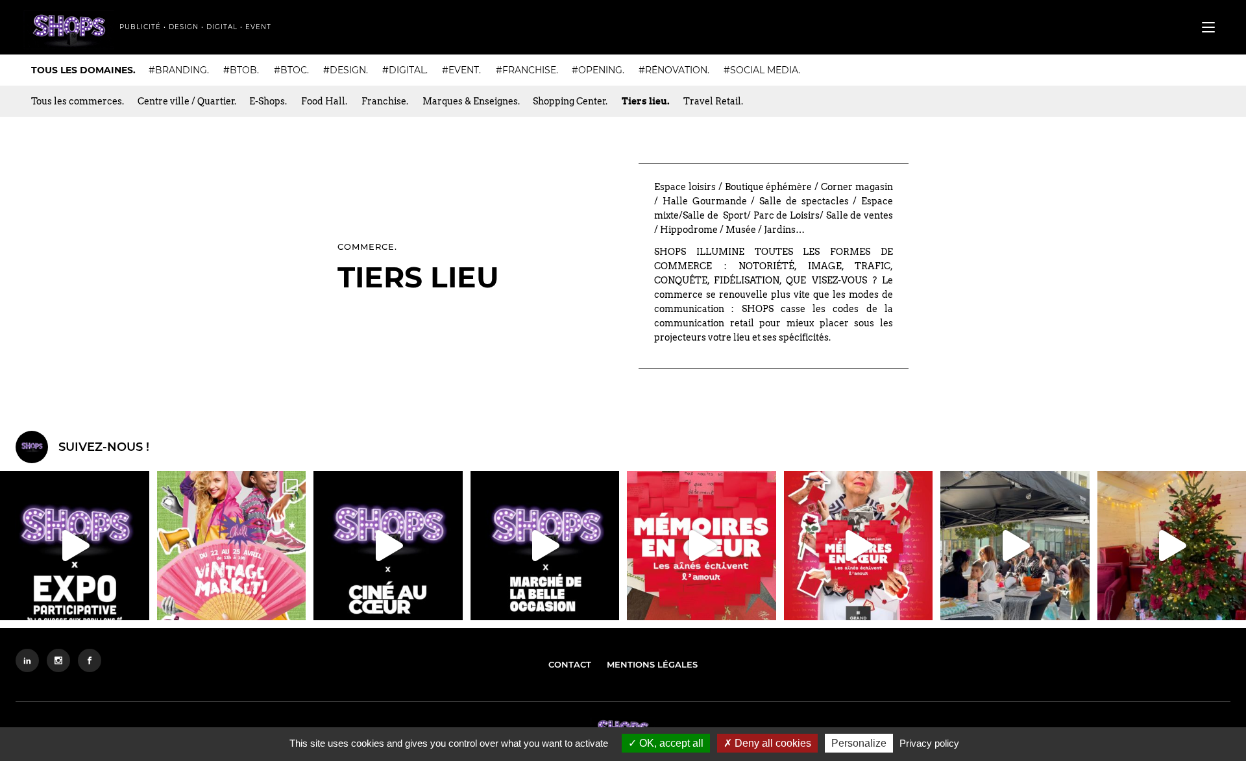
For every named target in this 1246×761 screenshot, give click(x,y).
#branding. (179, 70)
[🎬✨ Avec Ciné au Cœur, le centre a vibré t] (388, 545)
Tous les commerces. (77, 101)
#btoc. (291, 70)
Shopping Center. (570, 101)
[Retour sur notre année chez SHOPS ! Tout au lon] (1015, 545)
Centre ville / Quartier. (187, 101)
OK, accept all (670, 743)
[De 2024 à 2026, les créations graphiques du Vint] (231, 545)
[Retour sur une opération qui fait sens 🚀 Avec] (545, 545)
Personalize (858, 743)
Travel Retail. (713, 101)
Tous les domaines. (83, 70)
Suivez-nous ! (103, 447)
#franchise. (527, 70)
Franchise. (384, 101)
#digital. (405, 70)
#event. (461, 70)
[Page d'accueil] (68, 29)
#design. (345, 70)
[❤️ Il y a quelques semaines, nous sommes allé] (858, 545)
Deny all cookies (771, 743)
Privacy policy (929, 743)
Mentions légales (652, 664)
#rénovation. (674, 70)
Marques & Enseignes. (471, 101)
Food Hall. (324, 101)
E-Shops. (268, 101)
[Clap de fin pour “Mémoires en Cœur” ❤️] (701, 545)
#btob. (241, 70)
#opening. (598, 70)
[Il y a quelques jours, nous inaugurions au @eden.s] (74, 545)
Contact (569, 664)
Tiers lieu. (646, 101)
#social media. (762, 70)
